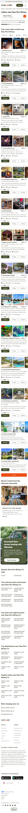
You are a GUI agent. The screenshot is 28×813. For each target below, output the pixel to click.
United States (8, 8)
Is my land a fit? (18, 730)
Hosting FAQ (17, 742)
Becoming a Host (18, 728)
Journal (3, 733)
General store (4, 730)
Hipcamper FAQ (5, 741)
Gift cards (3, 728)
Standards (16, 740)
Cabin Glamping (16, 508)
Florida (13, 8)
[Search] (24, 16)
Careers (3, 736)
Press (2, 738)
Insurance (16, 737)
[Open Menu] (25, 5)
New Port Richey (20, 8)
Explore (3, 8)
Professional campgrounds (17, 734)
